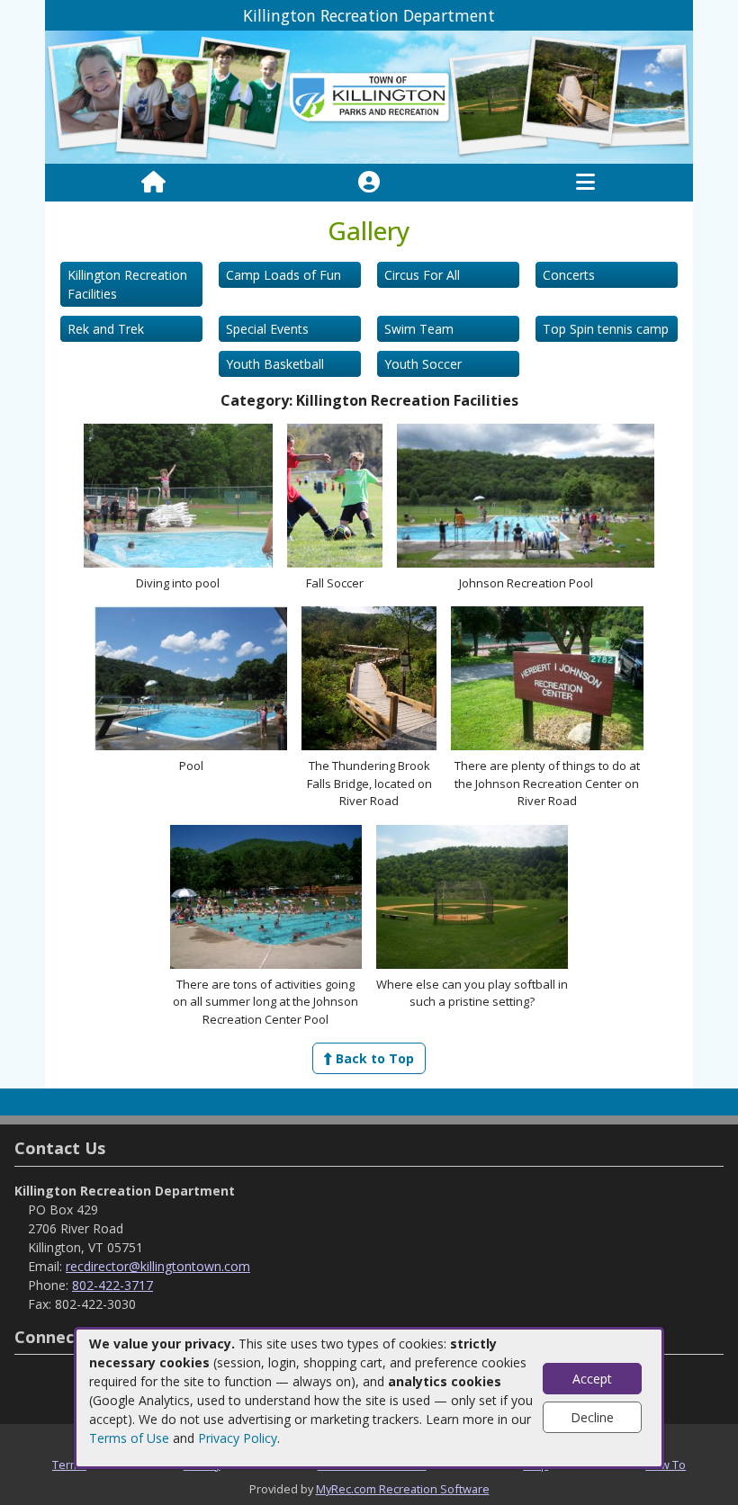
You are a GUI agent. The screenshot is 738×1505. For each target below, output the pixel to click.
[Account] (369, 183)
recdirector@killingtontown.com (158, 1266)
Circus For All (422, 274)
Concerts (569, 274)
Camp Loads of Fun (283, 274)
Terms (69, 1464)
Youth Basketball (275, 363)
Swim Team (419, 328)
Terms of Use (129, 1438)
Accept (592, 1378)
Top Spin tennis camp (606, 328)
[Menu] (585, 183)
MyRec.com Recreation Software (403, 1489)
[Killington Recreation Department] (369, 95)
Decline (592, 1417)
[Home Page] (153, 183)
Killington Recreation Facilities (127, 284)
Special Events (267, 328)
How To (665, 1464)
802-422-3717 (112, 1285)
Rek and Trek (106, 328)
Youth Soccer (423, 363)
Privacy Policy (237, 1438)
